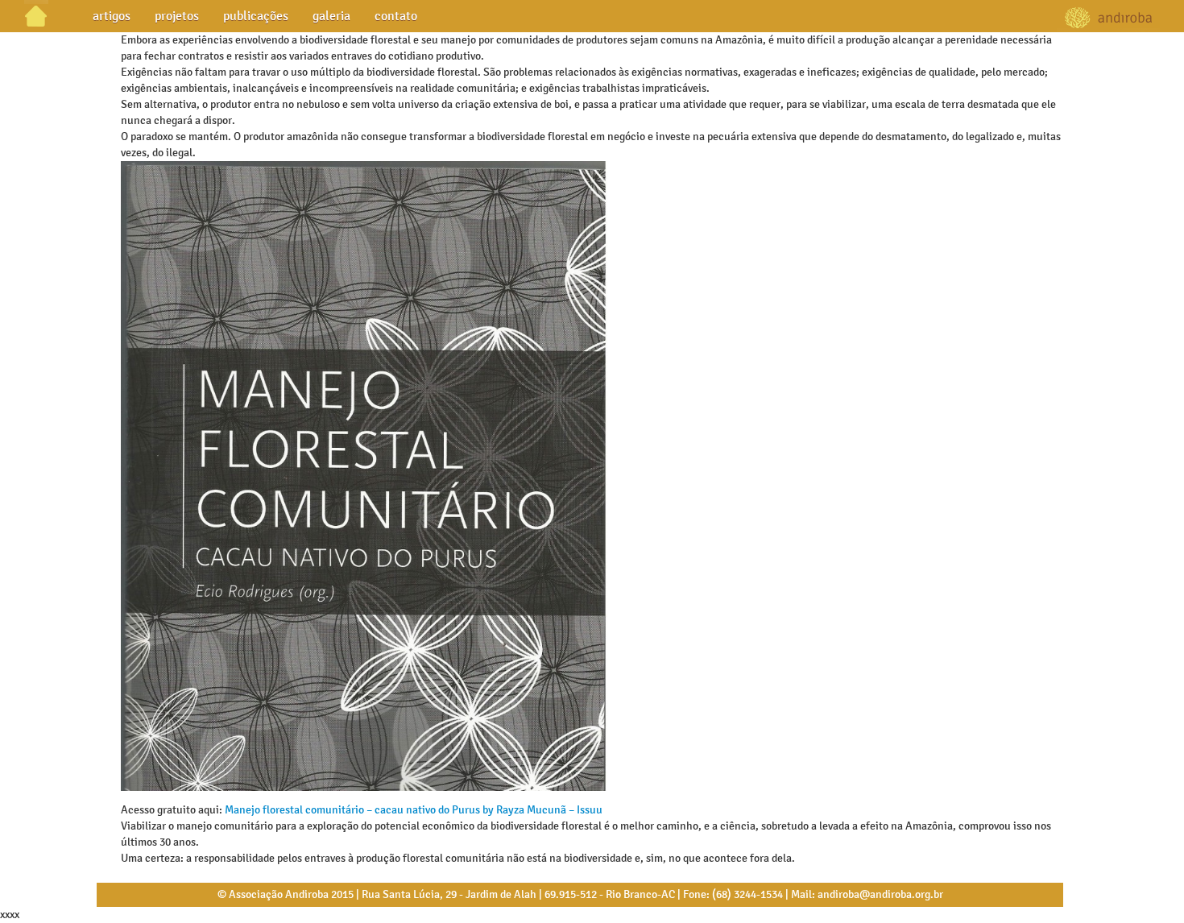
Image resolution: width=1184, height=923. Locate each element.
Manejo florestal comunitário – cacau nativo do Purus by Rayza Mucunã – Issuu (413, 810)
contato (396, 15)
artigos (111, 15)
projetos (177, 15)
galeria (331, 15)
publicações (255, 15)
